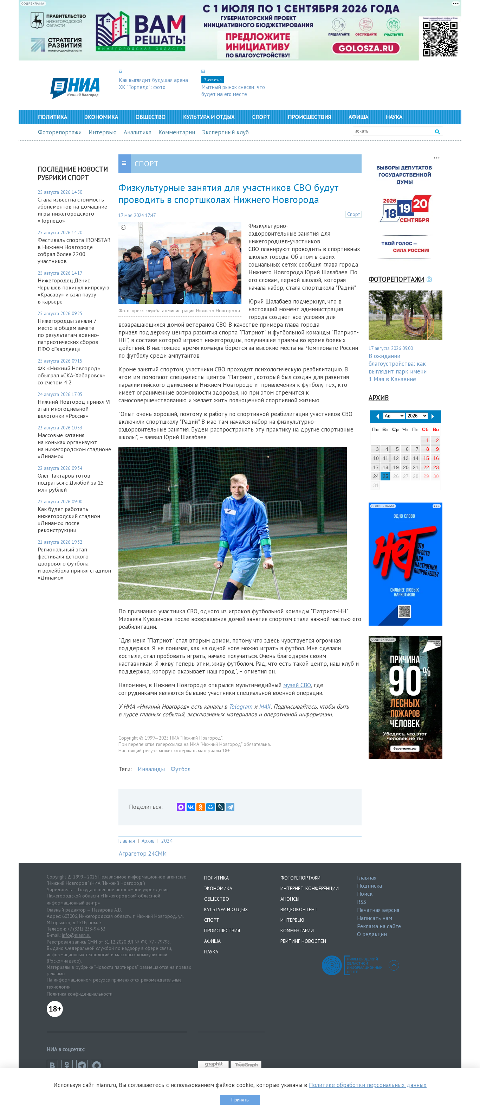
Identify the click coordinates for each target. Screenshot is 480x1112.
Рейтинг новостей (303, 941)
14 (416, 458)
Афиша (358, 116)
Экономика (101, 116)
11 (385, 458)
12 (396, 458)
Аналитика (137, 132)
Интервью (103, 132)
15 (426, 458)
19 (396, 467)
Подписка (369, 885)
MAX (265, 706)
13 (406, 458)
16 (436, 458)
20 (406, 467)
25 (385, 476)
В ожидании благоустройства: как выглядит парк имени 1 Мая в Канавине (398, 367)
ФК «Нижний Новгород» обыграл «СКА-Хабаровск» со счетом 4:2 (71, 375)
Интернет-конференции (309, 888)
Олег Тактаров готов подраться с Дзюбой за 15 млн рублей (71, 482)
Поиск (364, 893)
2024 (167, 840)
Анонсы (289, 899)
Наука (394, 116)
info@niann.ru (76, 935)
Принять (240, 1100)
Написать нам (374, 917)
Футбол (180, 769)
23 (436, 467)
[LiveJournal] (220, 807)
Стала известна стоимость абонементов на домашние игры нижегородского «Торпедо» (72, 210)
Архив (148, 840)
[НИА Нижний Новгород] (74, 97)
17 (376, 467)
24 (376, 476)
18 (385, 467)
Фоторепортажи (60, 132)
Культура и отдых (209, 116)
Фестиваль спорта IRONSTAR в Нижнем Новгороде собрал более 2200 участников (74, 250)
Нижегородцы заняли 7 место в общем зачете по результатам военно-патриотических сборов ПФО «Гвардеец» (68, 334)
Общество (151, 116)
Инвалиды (151, 769)
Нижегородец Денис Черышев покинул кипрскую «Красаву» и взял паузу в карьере (73, 291)
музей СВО (297, 685)
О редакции (372, 934)
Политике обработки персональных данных (368, 1085)
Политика (52, 116)
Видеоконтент (299, 909)
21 (416, 467)
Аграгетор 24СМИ (143, 853)
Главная (126, 840)
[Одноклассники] (200, 807)
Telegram (240, 706)
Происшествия (309, 116)
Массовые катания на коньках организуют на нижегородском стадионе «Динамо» (74, 446)
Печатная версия (378, 909)
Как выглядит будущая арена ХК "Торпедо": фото (153, 83)
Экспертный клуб (225, 132)
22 (426, 467)
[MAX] (181, 807)
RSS (361, 901)
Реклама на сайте (379, 925)
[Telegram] (230, 807)
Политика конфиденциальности (79, 994)
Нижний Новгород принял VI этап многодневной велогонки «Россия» (74, 408)
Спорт (261, 116)
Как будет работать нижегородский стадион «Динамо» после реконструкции (69, 519)
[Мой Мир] (210, 807)
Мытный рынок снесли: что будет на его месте (233, 90)
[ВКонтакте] (191, 807)
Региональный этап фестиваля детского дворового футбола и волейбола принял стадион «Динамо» (74, 563)
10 (376, 458)
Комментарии (176, 132)
